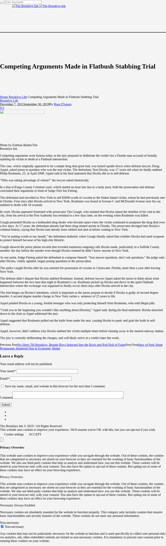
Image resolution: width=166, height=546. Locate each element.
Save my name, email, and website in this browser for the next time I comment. (55, 386)
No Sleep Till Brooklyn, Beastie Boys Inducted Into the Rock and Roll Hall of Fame (71, 344)
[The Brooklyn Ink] (39, 6)
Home (4, 97)
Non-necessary (14, 526)
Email (4, 378)
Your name (8, 371)
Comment (6, 397)
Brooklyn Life (18, 97)
